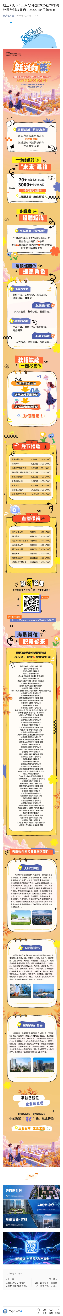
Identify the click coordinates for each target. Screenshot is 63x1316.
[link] (16, 1311)
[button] (31, 1273)
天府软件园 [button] (8, 15)
